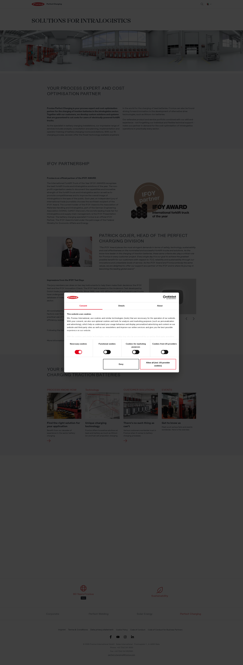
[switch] (107, 352)
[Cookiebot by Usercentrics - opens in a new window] (165, 297)
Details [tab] (121, 306)
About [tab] (160, 306)
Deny (121, 364)
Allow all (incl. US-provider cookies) (158, 364)
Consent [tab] (83, 306)
